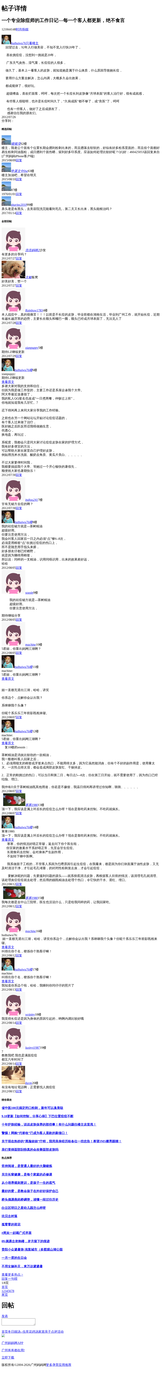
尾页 (5, 1294)
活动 (60, 1331)
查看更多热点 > (12, 1274)
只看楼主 (32, 43)
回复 (19, 160)
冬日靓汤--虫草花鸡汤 (23, 1331)
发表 (5, 1316)
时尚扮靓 (22, 29)
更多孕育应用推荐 (58, 1364)
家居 (41, 1331)
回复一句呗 (9, 1278)
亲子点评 (51, 1331)
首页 (5, 1287)
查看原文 (8, 382)
